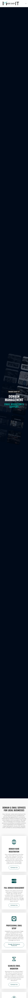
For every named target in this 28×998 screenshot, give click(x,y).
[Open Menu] (25, 3)
